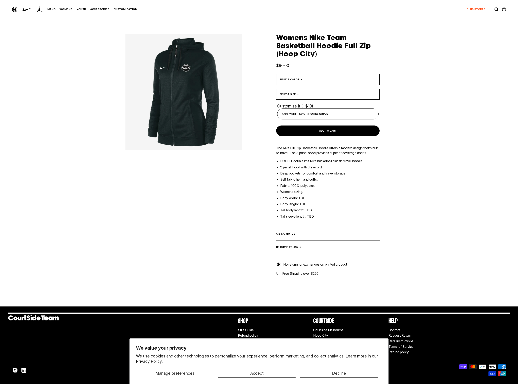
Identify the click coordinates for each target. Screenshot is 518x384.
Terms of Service (401, 347)
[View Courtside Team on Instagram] (15, 370)
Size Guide (246, 330)
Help (393, 320)
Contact (394, 330)
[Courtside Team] (27, 9)
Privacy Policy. (149, 361)
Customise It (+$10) (295, 106)
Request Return (399, 335)
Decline (339, 373)
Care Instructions (400, 341)
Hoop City (320, 335)
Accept (257, 373)
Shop (243, 320)
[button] (496, 9)
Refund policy (248, 335)
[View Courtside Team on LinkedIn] (23, 370)
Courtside (323, 320)
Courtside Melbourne (328, 330)
